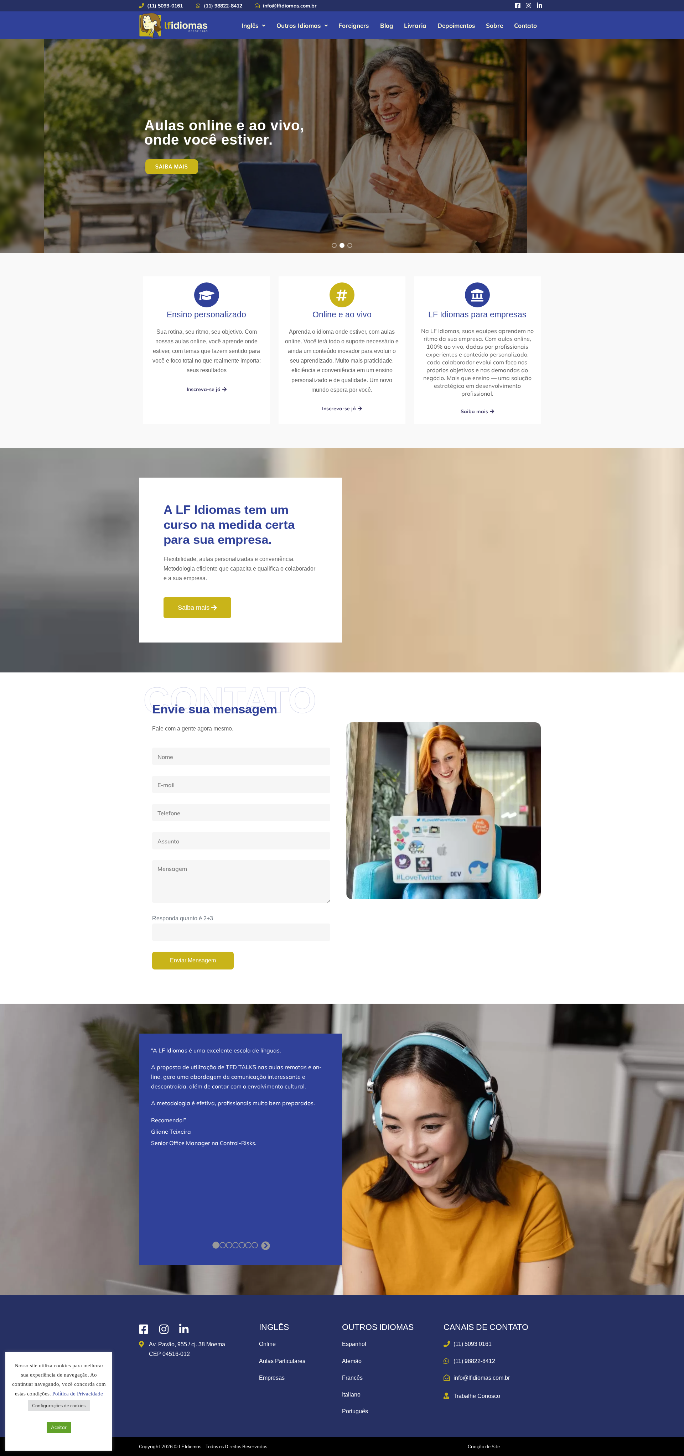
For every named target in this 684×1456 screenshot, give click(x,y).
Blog (386, 25)
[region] (342, 146)
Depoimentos (456, 25)
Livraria (415, 25)
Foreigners (353, 25)
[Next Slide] (265, 1246)
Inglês (250, 25)
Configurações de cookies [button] (59, 1405)
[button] (253, 25)
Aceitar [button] (59, 1427)
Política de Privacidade (77, 1394)
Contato (525, 25)
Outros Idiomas (298, 25)
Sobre (494, 25)
